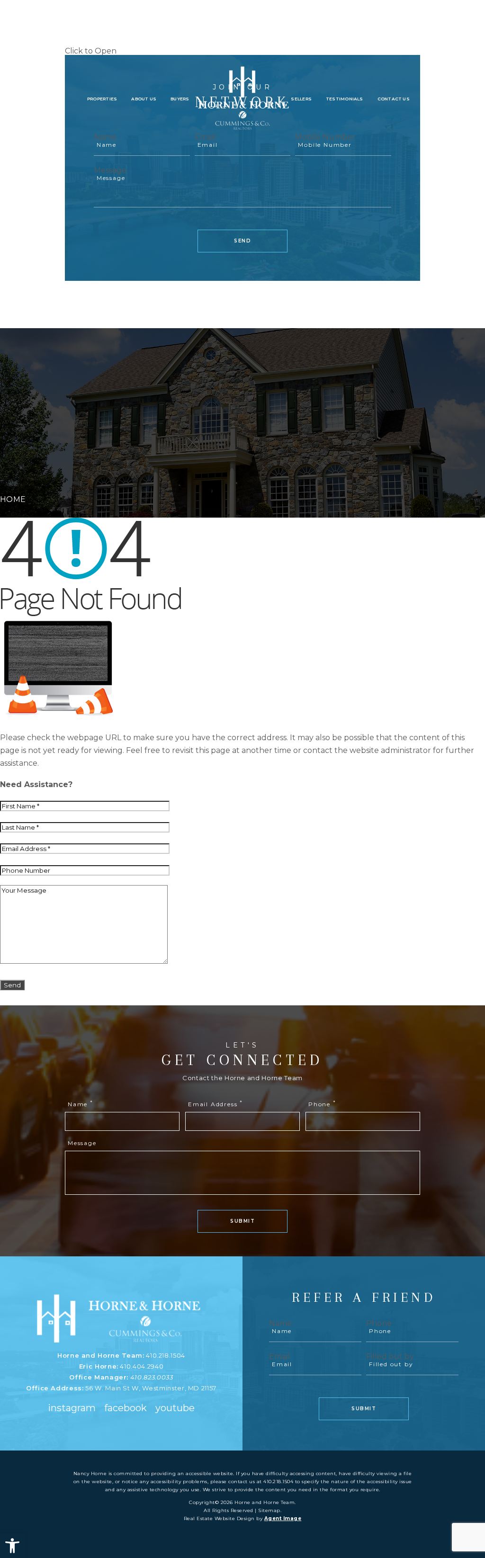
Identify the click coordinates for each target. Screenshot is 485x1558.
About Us (143, 99)
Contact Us (393, 99)
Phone (322, 1104)
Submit (242, 1221)
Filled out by (390, 1356)
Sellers (301, 99)
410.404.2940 (141, 1366)
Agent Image (283, 1518)
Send (242, 241)
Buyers (180, 99)
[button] (12, 1545)
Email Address (215, 1104)
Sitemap (269, 1510)
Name (80, 1104)
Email (279, 1356)
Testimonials (344, 99)
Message (110, 170)
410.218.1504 (165, 1355)
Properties (102, 99)
